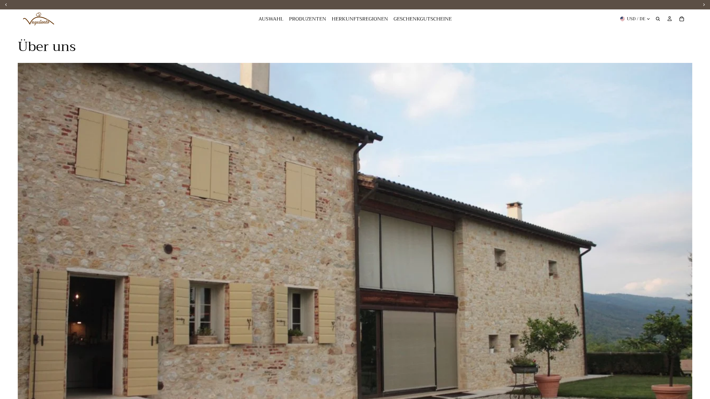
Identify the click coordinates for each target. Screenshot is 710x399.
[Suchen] (658, 19)
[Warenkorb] (682, 19)
